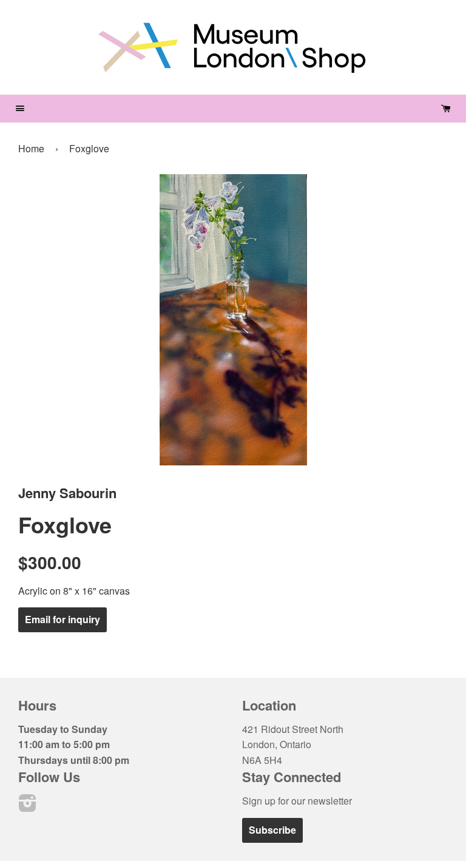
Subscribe (272, 830)
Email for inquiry (62, 619)
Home (31, 148)
